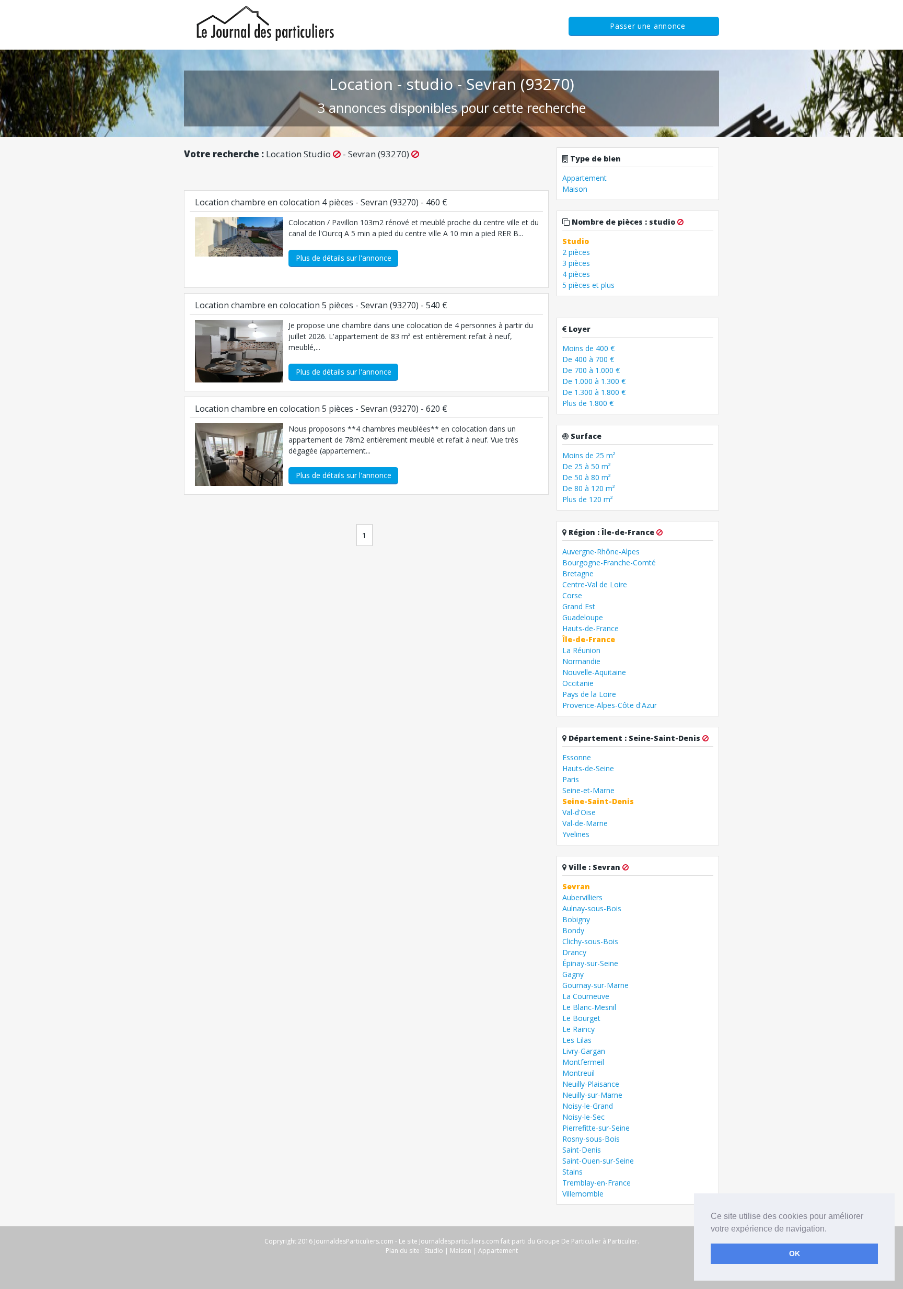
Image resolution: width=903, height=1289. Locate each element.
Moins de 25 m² (589, 455)
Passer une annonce (648, 26)
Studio (433, 1250)
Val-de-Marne (585, 823)
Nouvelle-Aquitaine (594, 672)
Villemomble (583, 1194)
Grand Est (578, 606)
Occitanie (578, 683)
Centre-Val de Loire (594, 584)
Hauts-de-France (590, 628)
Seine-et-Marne (588, 790)
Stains (572, 1172)
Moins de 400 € (588, 348)
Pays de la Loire (589, 694)
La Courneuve (585, 996)
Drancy (574, 952)
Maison (574, 189)
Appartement (584, 178)
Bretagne (578, 573)
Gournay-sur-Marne (595, 985)
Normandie (581, 661)
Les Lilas (577, 1040)
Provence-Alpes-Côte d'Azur (609, 705)
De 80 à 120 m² (588, 488)
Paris (570, 779)
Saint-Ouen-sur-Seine (598, 1161)
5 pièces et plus (588, 285)
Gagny (573, 974)
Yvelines (575, 834)
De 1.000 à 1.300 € (594, 381)
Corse (572, 595)
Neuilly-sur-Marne (592, 1095)
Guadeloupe (582, 617)
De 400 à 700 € (588, 359)
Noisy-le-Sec (583, 1117)
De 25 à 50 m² (586, 466)
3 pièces (576, 263)
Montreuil (578, 1073)
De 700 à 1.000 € (591, 370)
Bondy (573, 930)
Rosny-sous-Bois (591, 1139)
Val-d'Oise (579, 812)
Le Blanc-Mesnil (589, 1007)
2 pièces (576, 252)
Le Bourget (581, 1018)
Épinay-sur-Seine (590, 963)
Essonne (576, 757)
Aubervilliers (582, 897)
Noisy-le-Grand (587, 1106)
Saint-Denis (581, 1150)
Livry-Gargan (583, 1051)
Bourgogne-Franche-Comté (609, 562)
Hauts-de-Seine (588, 768)
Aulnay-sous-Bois (591, 908)
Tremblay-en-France (596, 1183)
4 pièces (576, 274)
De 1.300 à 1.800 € (594, 392)
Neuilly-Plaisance (590, 1084)
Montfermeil (583, 1062)
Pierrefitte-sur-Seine (596, 1128)
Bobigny (576, 919)
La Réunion (581, 650)
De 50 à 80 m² (586, 477)
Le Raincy (578, 1029)
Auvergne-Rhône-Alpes (601, 551)
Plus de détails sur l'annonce (343, 258)
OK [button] (794, 1253)
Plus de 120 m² (587, 499)
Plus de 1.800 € (587, 403)
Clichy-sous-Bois (590, 941)
